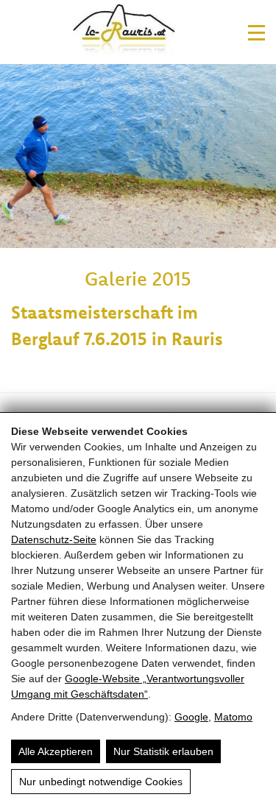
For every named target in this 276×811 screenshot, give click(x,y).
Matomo (233, 717)
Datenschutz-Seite (53, 539)
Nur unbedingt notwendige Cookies (101, 781)
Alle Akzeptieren (55, 751)
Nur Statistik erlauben (163, 751)
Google (191, 717)
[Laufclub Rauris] (124, 32)
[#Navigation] (256, 32)
